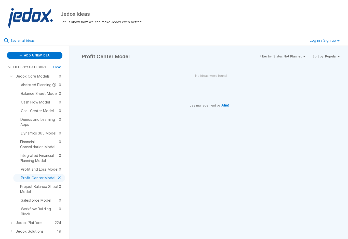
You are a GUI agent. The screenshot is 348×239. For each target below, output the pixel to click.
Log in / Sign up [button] (323, 40)
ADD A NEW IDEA (36, 55)
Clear (57, 67)
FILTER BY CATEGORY (29, 67)
